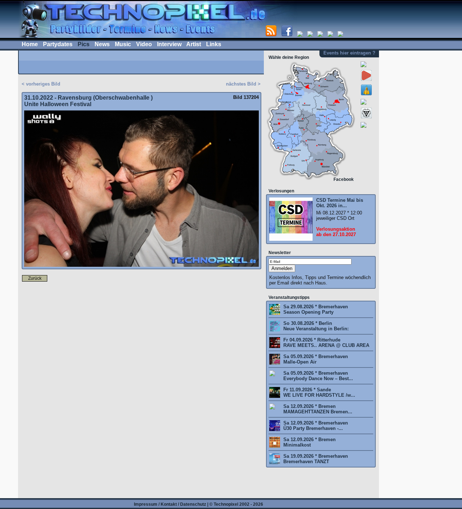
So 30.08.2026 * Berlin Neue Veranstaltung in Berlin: (315, 326)
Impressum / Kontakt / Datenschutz (170, 504)
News (102, 44)
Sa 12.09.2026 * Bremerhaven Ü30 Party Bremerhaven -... (315, 425)
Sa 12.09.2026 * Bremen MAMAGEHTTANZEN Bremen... (317, 409)
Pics (84, 44)
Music (123, 44)
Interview (169, 44)
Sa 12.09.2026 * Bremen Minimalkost (309, 442)
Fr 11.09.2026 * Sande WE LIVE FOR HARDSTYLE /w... (318, 392)
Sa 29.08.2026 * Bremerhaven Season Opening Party (315, 309)
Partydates (58, 44)
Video (144, 44)
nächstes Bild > (243, 84)
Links (213, 44)
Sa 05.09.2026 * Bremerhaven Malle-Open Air (315, 359)
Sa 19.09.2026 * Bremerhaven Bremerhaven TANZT (315, 458)
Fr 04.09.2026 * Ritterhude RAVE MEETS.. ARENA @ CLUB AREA (325, 342)
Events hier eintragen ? (349, 53)
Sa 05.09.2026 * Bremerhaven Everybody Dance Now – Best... (317, 375)
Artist (193, 44)
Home (30, 44)
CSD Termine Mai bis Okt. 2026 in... (339, 202)
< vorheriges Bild (41, 84)
